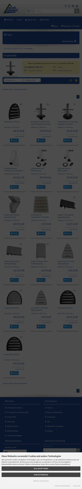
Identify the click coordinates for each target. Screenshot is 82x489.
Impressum (76, 486)
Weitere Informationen (41, 481)
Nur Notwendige (41, 475)
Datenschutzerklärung (62, 486)
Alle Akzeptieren (41, 468)
